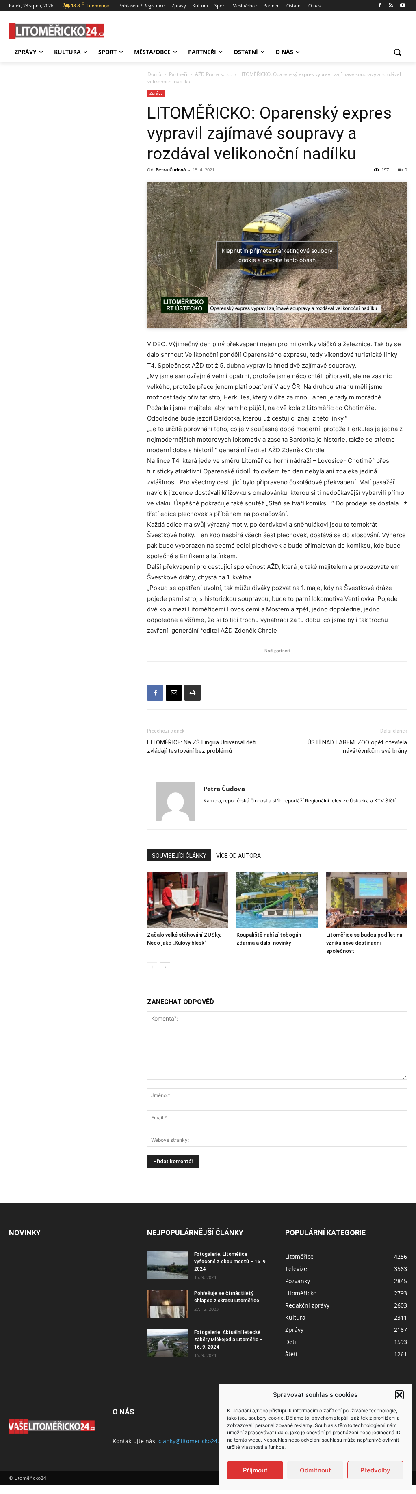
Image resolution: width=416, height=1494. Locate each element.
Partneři (178, 74)
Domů (154, 74)
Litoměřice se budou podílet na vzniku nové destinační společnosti (364, 943)
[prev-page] (152, 967)
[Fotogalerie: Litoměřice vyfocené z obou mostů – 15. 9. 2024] (167, 1265)
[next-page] (165, 967)
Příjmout (255, 1470)
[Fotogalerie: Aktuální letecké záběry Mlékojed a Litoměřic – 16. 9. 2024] (167, 1343)
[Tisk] (192, 693)
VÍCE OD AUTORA (238, 855)
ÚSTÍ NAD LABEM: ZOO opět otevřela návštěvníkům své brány (357, 747)
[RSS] (391, 6)
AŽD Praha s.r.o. (213, 74)
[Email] (174, 693)
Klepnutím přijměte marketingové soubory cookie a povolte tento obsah (277, 255)
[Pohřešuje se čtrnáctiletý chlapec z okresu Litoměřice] (167, 1304)
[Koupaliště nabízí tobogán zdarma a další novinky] (276, 900)
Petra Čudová (171, 170)
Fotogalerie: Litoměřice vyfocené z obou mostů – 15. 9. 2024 (230, 1261)
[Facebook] (380, 6)
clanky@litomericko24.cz (191, 1441)
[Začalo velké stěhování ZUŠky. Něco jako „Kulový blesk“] (187, 900)
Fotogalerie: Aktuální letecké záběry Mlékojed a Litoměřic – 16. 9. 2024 (228, 1339)
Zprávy (156, 93)
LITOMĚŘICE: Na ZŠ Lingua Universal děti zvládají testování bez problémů (201, 747)
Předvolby (375, 1470)
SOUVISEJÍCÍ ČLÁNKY (179, 855)
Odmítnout (315, 1470)
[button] (399, 1395)
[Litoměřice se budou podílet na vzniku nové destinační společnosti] (366, 900)
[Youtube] (402, 6)
